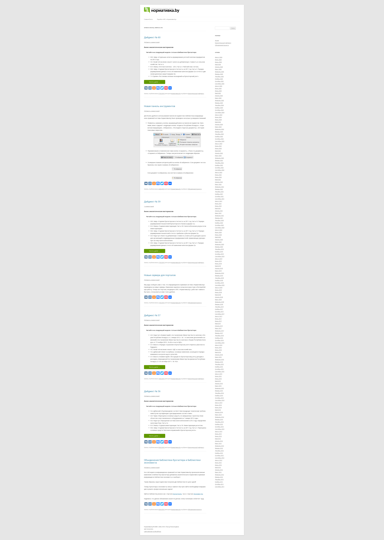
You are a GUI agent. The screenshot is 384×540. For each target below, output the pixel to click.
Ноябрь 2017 (219, 309)
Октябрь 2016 (219, 340)
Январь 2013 (219, 448)
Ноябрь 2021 (219, 194)
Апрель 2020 (219, 239)
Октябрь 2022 (219, 168)
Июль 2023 (218, 146)
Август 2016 (218, 345)
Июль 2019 (218, 261)
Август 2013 (218, 431)
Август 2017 (218, 316)
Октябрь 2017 (219, 311)
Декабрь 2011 (219, 479)
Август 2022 (218, 172)
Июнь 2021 (218, 206)
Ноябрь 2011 (219, 482)
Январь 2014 (219, 419)
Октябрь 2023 (219, 139)
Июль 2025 (218, 88)
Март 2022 (218, 184)
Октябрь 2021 (219, 196)
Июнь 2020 (218, 235)
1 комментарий (149, 206)
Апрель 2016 (219, 355)
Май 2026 (218, 64)
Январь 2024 (219, 132)
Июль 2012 (218, 463)
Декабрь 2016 (219, 335)
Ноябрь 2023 (219, 136)
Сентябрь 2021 (219, 199)
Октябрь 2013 (219, 427)
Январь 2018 (219, 304)
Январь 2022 (219, 189)
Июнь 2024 (218, 120)
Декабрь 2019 (219, 249)
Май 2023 (218, 151)
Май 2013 (218, 439)
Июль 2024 (218, 117)
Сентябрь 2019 (219, 256)
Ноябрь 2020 (219, 223)
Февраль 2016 (219, 359)
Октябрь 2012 (219, 455)
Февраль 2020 (219, 244)
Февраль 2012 (219, 475)
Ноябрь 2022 (219, 165)
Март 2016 (218, 357)
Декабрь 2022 (219, 163)
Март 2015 (218, 386)
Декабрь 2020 (219, 220)
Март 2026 (218, 69)
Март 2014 (218, 415)
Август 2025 (218, 86)
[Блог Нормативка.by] (161, 11)
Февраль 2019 (219, 273)
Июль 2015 (218, 376)
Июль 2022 (218, 175)
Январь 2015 (219, 391)
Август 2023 (218, 144)
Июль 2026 (218, 60)
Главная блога (148, 19)
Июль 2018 (218, 290)
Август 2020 (218, 230)
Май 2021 (218, 208)
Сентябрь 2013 (219, 429)
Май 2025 (218, 93)
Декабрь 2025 (219, 76)
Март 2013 (218, 443)
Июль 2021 (218, 203)
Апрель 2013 (219, 441)
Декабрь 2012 (219, 451)
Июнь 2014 (218, 407)
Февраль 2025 (219, 100)
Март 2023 (218, 156)
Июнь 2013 (218, 436)
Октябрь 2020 (219, 225)
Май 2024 (218, 122)
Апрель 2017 (219, 326)
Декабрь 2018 (219, 278)
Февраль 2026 (219, 72)
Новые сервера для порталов (160, 275)
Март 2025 (218, 98)
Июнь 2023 (218, 148)
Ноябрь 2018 (219, 280)
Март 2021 (218, 213)
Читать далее (154, 82)
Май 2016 (218, 352)
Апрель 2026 (219, 67)
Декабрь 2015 (219, 364)
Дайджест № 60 (152, 37)
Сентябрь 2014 (219, 400)
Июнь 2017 (218, 321)
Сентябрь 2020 (219, 227)
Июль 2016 (218, 347)
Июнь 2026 (218, 62)
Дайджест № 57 (152, 315)
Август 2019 (218, 259)
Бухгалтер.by (177, 494)
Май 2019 (218, 266)
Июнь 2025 (218, 91)
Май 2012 (218, 467)
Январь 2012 (219, 477)
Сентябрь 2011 (219, 487)
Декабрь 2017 (219, 307)
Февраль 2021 (219, 215)
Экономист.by (198, 494)
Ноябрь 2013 (219, 424)
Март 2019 (218, 271)
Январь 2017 (219, 333)
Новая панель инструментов (159, 106)
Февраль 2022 (219, 187)
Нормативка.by (176, 93)
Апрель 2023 (219, 153)
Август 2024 (218, 115)
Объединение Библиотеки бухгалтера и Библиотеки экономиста (172, 461)
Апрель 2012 (219, 470)
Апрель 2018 (219, 297)
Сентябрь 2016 (219, 343)
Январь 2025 (219, 103)
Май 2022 (218, 179)
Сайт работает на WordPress (152, 531)
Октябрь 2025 (219, 81)
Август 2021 (218, 201)
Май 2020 (218, 237)
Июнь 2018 (218, 292)
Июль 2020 (218, 232)
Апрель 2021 (219, 211)
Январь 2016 (219, 362)
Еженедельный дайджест (196, 93)
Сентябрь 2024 (219, 112)
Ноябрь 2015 (219, 367)
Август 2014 (218, 403)
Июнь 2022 (218, 177)
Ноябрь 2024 (219, 108)
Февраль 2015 (219, 388)
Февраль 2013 (219, 446)
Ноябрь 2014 (219, 395)
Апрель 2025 (219, 96)
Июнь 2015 (218, 379)
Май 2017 (218, 323)
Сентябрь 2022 (219, 170)
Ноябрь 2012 (219, 453)
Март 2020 (218, 242)
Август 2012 (218, 460)
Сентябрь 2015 (219, 371)
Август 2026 (218, 57)
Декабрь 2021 (219, 191)
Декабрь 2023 (219, 134)
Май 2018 (218, 295)
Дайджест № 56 (152, 391)
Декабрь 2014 (219, 393)
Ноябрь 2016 (219, 338)
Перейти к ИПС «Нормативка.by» (166, 19)
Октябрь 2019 (219, 254)
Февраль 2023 (219, 158)
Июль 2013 (218, 434)
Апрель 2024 (219, 124)
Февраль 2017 (219, 331)
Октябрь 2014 (219, 398)
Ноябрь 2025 (219, 79)
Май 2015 (218, 381)
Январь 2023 (219, 160)
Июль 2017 (218, 319)
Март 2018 (218, 299)
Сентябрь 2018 (219, 285)
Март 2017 (218, 328)
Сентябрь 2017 (219, 314)
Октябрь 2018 (219, 283)
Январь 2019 (219, 275)
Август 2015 (218, 374)
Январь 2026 (219, 74)
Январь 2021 (219, 218)
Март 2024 (218, 127)
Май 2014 (218, 410)
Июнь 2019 (218, 263)
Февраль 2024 (219, 129)
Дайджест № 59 (152, 201)
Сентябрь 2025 (219, 84)
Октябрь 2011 (219, 484)
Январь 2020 (219, 247)
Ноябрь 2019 (219, 251)
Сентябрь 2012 (219, 458)
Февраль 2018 (219, 302)
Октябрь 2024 (219, 110)
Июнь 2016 (218, 350)
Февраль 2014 (219, 417)
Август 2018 (218, 287)
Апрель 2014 (219, 412)
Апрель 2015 (219, 383)
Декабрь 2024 (219, 105)
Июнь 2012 (218, 465)
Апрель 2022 (219, 182)
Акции (217, 40)
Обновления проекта (195, 189)
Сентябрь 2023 (219, 141)
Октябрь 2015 (219, 369)
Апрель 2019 (219, 268)
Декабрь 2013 (219, 422)
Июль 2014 (218, 405)
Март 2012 (218, 472)
